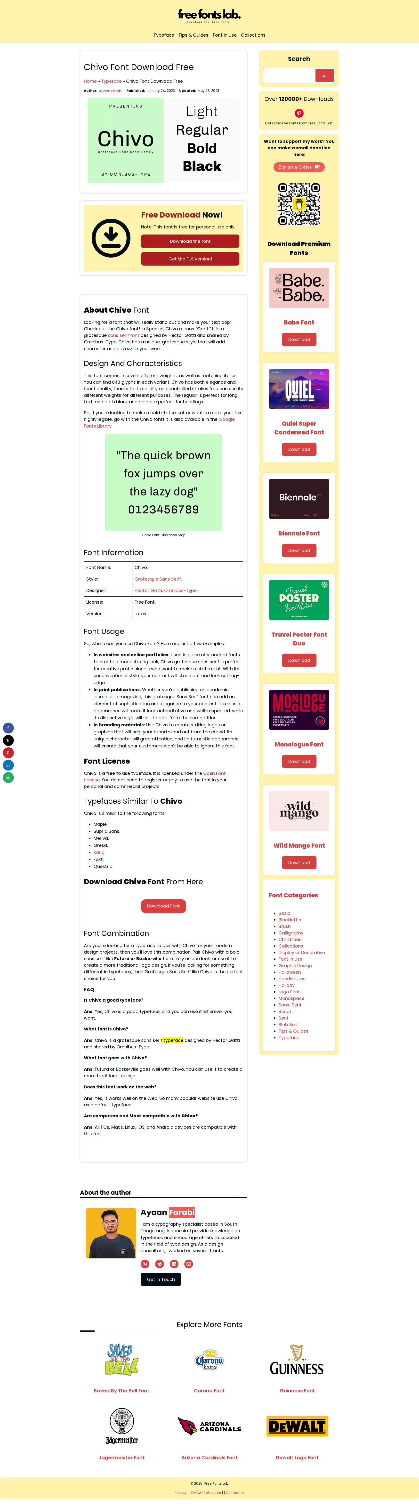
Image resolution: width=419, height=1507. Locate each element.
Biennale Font (299, 533)
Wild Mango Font (299, 846)
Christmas (290, 939)
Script (285, 1011)
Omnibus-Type (180, 590)
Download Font (163, 906)
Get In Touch (161, 1279)
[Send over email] (8, 777)
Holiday (287, 985)
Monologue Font (299, 744)
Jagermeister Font (121, 1457)
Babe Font (299, 322)
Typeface (111, 81)
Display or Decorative (302, 952)
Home (90, 81)
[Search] (324, 75)
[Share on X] (8, 740)
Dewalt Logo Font (297, 1457)
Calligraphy (291, 933)
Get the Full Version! (190, 259)
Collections (291, 946)
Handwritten (292, 979)
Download (299, 339)
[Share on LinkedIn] (8, 765)
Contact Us (235, 1493)
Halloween (290, 972)
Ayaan (168, 1212)
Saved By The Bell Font (121, 1391)
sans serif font (124, 335)
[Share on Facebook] (8, 728)
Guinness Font (297, 1391)
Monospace (291, 998)
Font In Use (290, 959)
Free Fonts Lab (216, 1483)
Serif (283, 1018)
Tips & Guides (293, 1031)
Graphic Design (295, 966)
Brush (285, 926)
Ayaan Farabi (110, 90)
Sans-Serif (290, 1005)
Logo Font (289, 992)
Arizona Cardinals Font (209, 1457)
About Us (213, 1493)
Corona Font (209, 1391)
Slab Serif (289, 1024)
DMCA (196, 1493)
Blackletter (290, 920)
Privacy (181, 1493)
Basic (284, 913)
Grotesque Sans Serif (158, 579)
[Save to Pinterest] (8, 752)
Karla (99, 852)
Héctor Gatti (148, 590)
